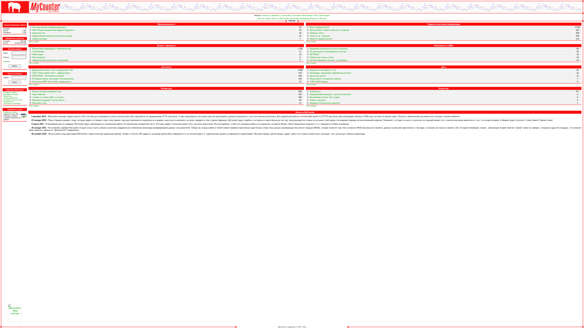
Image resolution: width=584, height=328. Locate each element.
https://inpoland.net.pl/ (319, 27)
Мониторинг (324, 15)
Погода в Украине (10, 92)
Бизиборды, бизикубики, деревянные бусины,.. (331, 73)
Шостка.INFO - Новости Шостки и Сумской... (330, 30)
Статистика (286, 15)
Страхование (38, 51)
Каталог (260, 18)
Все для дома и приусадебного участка (328, 51)
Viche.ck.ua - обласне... (320, 36)
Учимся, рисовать (318, 100)
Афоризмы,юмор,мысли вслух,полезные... (329, 49)
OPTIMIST (314, 54)
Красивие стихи (39, 103)
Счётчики (296, 15)
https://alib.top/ (38, 94)
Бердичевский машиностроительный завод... (53, 36)
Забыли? (6, 61)
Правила (275, 15)
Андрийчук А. (292, 327)
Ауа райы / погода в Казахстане (11, 95)
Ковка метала (38, 33)
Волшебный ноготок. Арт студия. (325, 97)
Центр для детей (317, 76)
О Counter (283, 18)
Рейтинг (257, 15)
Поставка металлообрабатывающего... (50, 27)
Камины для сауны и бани (322, 57)
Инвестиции (37, 54)
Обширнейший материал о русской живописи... (331, 94)
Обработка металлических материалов (50, 60)
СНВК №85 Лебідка (319, 81)
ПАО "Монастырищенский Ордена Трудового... (54, 30)
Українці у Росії (317, 33)
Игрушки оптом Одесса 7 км (323, 70)
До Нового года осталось (13, 100)
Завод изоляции (39, 39)
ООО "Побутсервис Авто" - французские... (51, 73)
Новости (266, 15)
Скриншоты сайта (10, 112)
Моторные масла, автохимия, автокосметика (53, 79)
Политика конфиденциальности (304, 18)
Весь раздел (34, 42)
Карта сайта (271, 18)
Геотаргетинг (8, 101)
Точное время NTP (10, 98)
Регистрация (307, 15)
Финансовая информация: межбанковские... (52, 49)
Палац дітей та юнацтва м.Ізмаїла (325, 79)
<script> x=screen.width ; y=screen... (48, 97)
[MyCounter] (14, 13)
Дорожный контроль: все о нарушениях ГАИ (52, 70)
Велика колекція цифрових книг (46, 91)
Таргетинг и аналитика (12, 103)
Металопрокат (38, 57)
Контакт (323, 18)
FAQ (316, 15)
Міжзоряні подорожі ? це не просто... (49, 100)
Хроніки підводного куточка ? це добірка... (329, 60)
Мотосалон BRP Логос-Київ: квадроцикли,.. (52, 81)
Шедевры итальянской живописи (325, 103)
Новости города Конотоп (321, 39)
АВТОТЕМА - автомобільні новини (48, 76)
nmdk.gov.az (315, 91)
